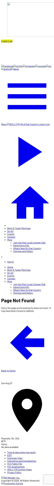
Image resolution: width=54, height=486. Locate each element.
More (9, 239)
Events (10, 234)
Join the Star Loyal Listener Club (29, 242)
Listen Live (6, 41)
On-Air (10, 231)
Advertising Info (21, 245)
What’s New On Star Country (27, 248)
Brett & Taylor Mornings (19, 228)
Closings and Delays (23, 251)
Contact (11, 236)
